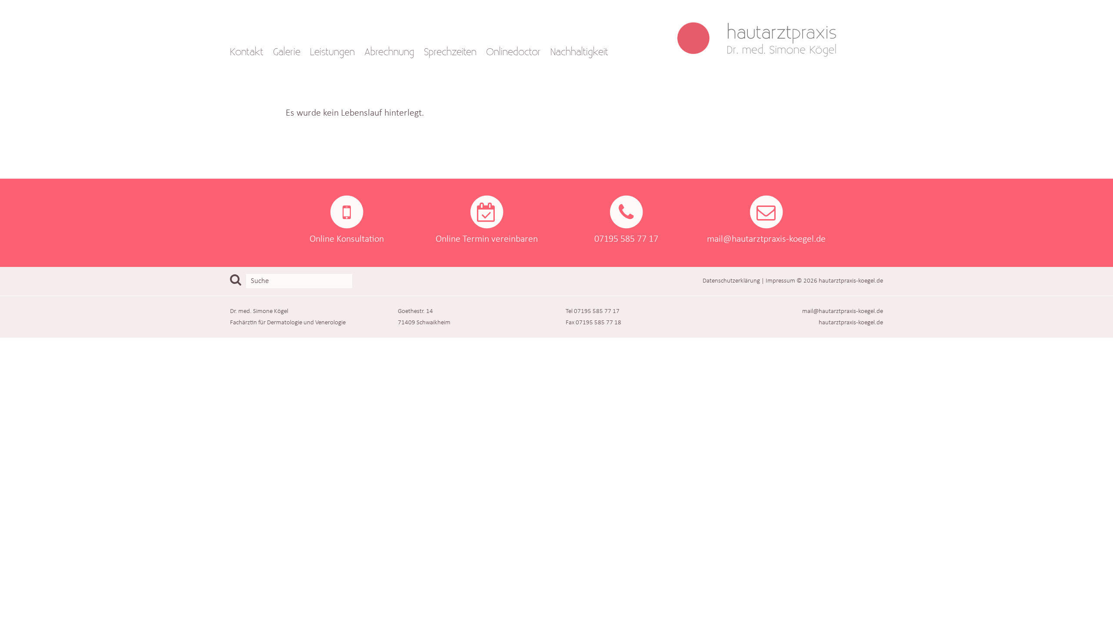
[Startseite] (761, 32)
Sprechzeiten (450, 52)
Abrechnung (389, 52)
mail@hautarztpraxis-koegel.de (842, 311)
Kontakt (246, 52)
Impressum (780, 280)
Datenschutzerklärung (731, 280)
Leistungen (332, 52)
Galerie (286, 52)
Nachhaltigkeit (579, 52)
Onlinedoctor (513, 52)
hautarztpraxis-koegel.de (851, 280)
